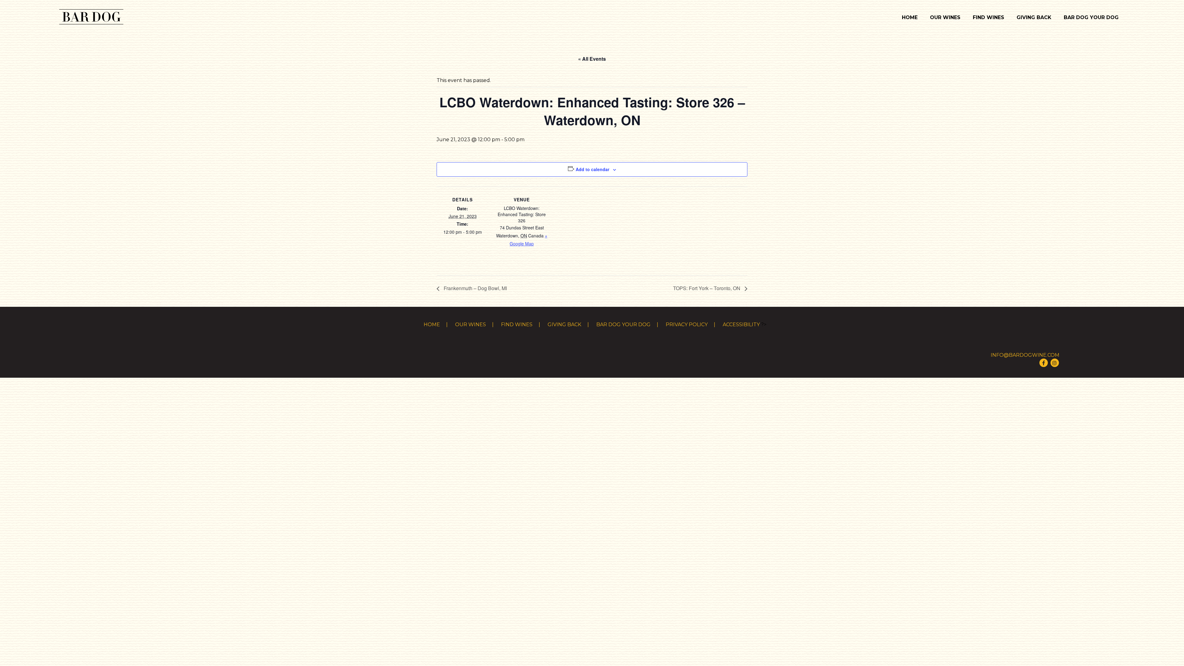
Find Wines (988, 17)
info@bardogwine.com (1025, 355)
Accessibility (741, 324)
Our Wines (945, 17)
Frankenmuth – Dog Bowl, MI (474, 288)
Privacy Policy (687, 324)
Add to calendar (592, 169)
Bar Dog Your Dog (1091, 17)
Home (910, 17)
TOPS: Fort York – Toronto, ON (707, 288)
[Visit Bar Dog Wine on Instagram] (1054, 363)
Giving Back (1034, 17)
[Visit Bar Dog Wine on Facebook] (1043, 363)
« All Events (592, 58)
